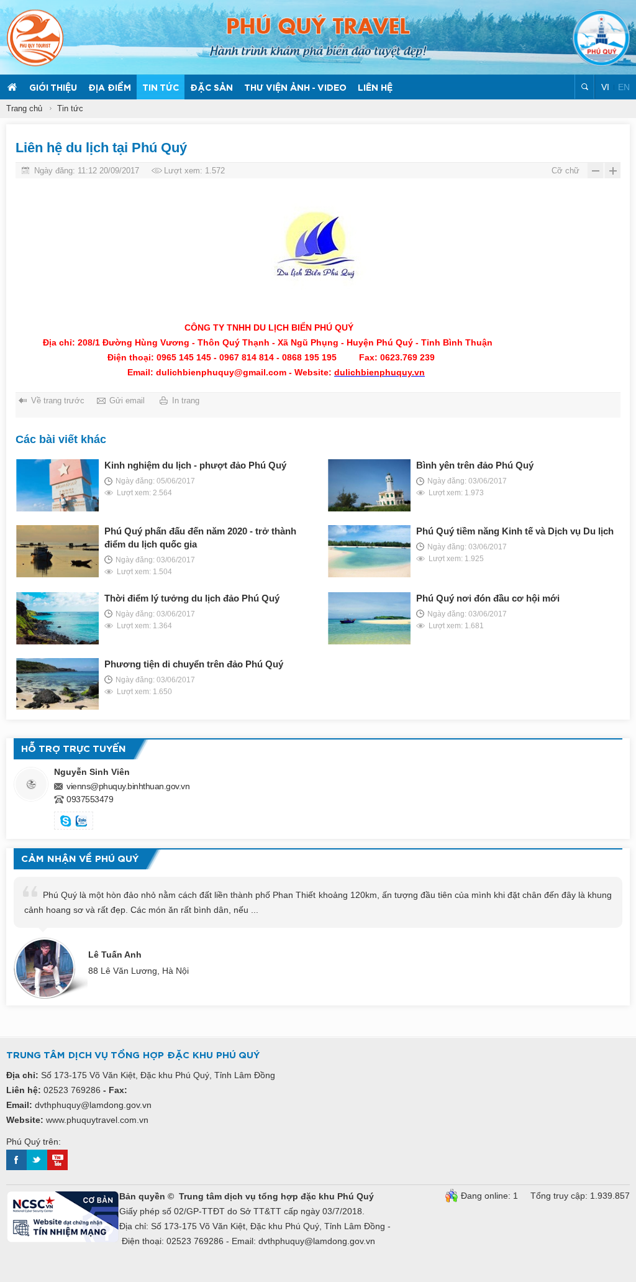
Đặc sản (211, 88)
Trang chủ (12, 87)
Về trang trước (57, 400)
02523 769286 (72, 1090)
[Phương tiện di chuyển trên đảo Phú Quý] (57, 684)
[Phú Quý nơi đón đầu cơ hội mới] (369, 618)
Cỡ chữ (565, 170)
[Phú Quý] (601, 37)
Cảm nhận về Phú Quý (80, 859)
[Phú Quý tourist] (34, 37)
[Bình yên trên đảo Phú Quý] (369, 485)
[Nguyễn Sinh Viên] (31, 784)
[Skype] (65, 822)
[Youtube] (57, 1167)
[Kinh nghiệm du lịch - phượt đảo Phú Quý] (57, 485)
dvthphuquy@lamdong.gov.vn (93, 1105)
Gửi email (127, 400)
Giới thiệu (53, 88)
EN (624, 87)
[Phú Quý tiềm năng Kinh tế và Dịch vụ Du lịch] (369, 551)
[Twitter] (37, 1167)
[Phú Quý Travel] (318, 36)
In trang (185, 400)
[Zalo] (81, 822)
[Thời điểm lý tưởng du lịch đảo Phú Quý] (57, 618)
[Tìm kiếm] (584, 87)
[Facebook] (16, 1167)
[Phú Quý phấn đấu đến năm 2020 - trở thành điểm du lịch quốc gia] (57, 551)
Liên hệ (375, 88)
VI (606, 87)
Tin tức (160, 88)
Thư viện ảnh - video (295, 88)
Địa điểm (109, 88)
